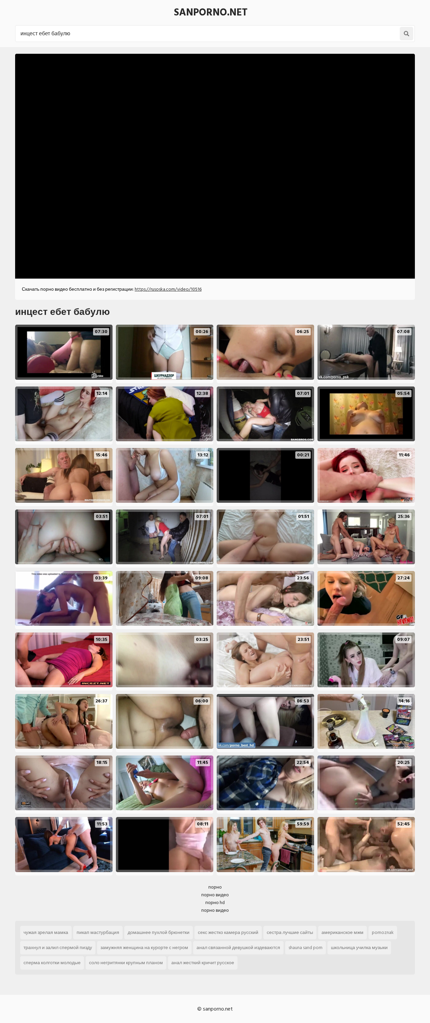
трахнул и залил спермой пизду (58, 947)
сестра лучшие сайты (290, 932)
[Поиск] (406, 33)
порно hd (215, 902)
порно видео (215, 895)
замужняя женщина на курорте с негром (144, 947)
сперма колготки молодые (52, 963)
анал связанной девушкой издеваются (238, 947)
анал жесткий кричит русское (202, 963)
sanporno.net (211, 12)
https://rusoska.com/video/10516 (168, 289)
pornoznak (383, 932)
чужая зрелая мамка (46, 932)
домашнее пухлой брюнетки (158, 932)
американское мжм (342, 932)
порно (215, 887)
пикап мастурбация (98, 932)
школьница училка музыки (359, 947)
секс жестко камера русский (228, 932)
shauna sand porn (305, 947)
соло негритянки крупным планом (126, 963)
